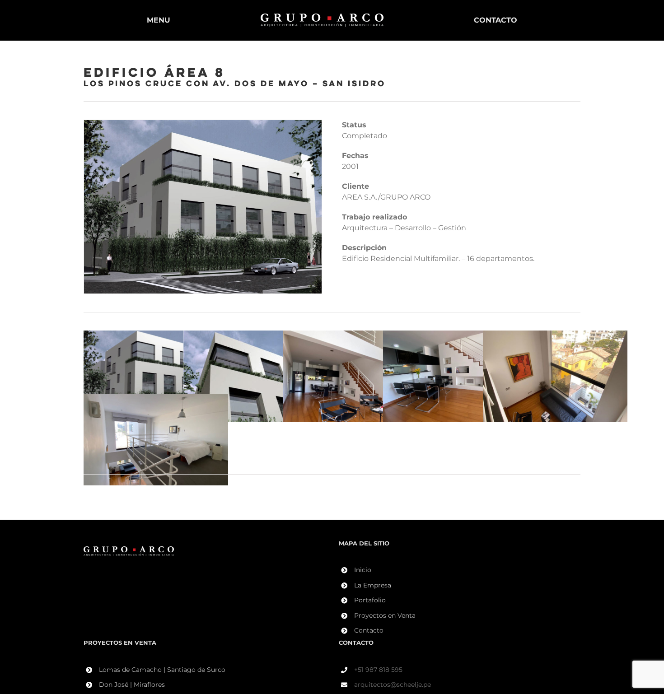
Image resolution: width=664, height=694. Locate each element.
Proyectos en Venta (385, 615)
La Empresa (372, 585)
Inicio (362, 570)
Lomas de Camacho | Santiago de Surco (162, 670)
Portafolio (370, 600)
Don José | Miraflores (132, 684)
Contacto (368, 630)
